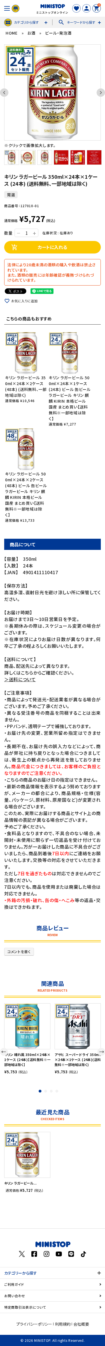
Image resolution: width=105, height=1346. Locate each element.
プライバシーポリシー (34, 1324)
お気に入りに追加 (24, 301)
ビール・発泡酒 (58, 33)
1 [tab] (40, 1091)
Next (98, 92)
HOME (12, 33)
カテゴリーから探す (20, 1273)
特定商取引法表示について (25, 1307)
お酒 (31, 33)
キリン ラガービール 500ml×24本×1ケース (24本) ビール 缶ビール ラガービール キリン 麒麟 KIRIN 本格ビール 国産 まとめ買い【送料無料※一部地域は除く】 (70, 398)
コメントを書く (19, 951)
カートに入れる (39, 247)
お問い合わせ (14, 1295)
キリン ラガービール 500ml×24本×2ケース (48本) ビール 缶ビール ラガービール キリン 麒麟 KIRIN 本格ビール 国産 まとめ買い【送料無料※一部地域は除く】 (26, 494)
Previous (7, 92)
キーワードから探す (76, 22)
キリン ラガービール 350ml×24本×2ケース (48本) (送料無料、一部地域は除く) (26, 386)
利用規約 (63, 1324)
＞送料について (20, 679)
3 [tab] (51, 1091)
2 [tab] (45, 1091)
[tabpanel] (27, 1038)
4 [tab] (56, 1091)
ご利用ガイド (14, 1284)
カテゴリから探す (26, 22)
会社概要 (81, 1324)
